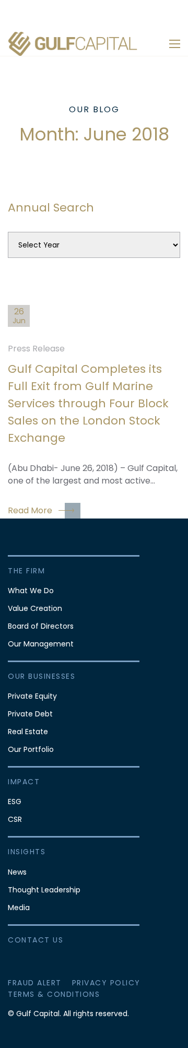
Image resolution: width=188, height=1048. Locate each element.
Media (19, 907)
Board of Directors (41, 626)
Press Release (36, 349)
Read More (30, 510)
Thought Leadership (44, 890)
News (17, 872)
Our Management (41, 644)
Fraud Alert (35, 983)
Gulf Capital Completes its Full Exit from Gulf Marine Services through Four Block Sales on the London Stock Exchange (88, 403)
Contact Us (35, 940)
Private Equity (32, 696)
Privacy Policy (106, 983)
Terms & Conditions (54, 994)
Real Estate (28, 731)
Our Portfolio (31, 749)
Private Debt (30, 714)
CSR (15, 819)
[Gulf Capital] (73, 43)
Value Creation (35, 608)
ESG (14, 801)
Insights (26, 851)
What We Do (31, 590)
